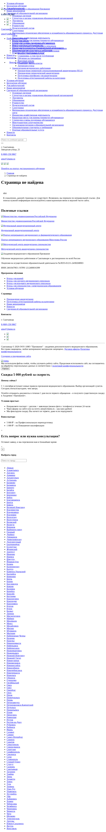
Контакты (11, 58)
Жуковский (12, 549)
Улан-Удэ (11, 789)
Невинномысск (14, 643)
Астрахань (12, 480)
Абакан (10, 468)
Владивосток (13, 510)
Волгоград (12, 517)
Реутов (10, 720)
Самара (10, 734)
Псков (9, 712)
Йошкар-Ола (13, 562)
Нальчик (11, 638)
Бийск (9, 497)
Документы (17, 20)
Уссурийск (12, 794)
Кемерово (11, 576)
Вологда (10, 524)
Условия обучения (15, 3)
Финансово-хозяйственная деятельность (31, 38)
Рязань (10, 730)
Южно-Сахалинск (15, 823)
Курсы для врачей (20, 41)
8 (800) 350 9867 (8, 14)
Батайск (10, 490)
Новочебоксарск (14, 670)
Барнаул (10, 487)
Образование (18, 23)
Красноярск (12, 604)
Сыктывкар (6, 29)
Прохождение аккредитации (20, 299)
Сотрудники (18, 30)
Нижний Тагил (14, 658)
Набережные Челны (16, 636)
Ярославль (12, 828)
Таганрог (11, 772)
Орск (9, 692)
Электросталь (13, 818)
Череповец (12, 809)
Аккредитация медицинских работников (31, 68)
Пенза (9, 695)
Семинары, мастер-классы (30, 63)
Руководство (18, 25)
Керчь (9, 579)
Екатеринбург (13, 544)
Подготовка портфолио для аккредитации (37, 75)
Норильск (11, 675)
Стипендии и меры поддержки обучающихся (33, 120)
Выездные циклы (26, 61)
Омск (9, 685)
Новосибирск (13, 668)
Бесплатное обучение (17, 6)
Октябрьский (13, 683)
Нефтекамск (12, 646)
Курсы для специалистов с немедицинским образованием (39, 48)
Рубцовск (11, 725)
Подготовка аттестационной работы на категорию (41, 78)
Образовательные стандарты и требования (32, 127)
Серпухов (11, 749)
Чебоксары (12, 804)
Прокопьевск (13, 710)
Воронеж (11, 527)
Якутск (10, 826)
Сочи (9, 757)
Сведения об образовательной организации (27, 13)
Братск (10, 502)
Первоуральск (13, 697)
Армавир (11, 475)
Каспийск (11, 574)
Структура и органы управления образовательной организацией (42, 18)
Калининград (13, 566)
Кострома (11, 596)
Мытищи (11, 633)
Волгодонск (12, 520)
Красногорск (13, 599)
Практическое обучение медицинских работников (35, 51)
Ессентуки (12, 547)
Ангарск (11, 473)
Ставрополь (12, 759)
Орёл (9, 688)
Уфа (8, 796)
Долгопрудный (14, 542)
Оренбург (11, 690)
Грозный (11, 532)
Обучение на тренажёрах (29, 58)
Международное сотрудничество (27, 122)
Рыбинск (11, 727)
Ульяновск (11, 791)
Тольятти (11, 779)
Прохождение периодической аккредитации (38, 73)
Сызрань (11, 767)
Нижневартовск (14, 650)
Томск (9, 781)
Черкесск (11, 811)
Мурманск (11, 631)
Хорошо (5, 369)
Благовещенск (13, 500)
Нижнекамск (13, 653)
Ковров (10, 586)
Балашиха (11, 485)
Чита (9, 814)
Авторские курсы (26, 66)
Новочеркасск (13, 673)
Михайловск (12, 626)
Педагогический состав (23, 28)
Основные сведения (21, 16)
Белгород (11, 492)
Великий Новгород (16, 507)
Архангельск (13, 478)
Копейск (11, 591)
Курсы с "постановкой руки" (31, 53)
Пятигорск (12, 715)
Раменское (11, 717)
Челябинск (12, 806)
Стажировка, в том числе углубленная (36, 56)
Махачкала (12, 621)
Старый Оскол (13, 762)
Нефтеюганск (13, 648)
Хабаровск (12, 799)
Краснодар (12, 601)
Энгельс (10, 821)
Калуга (10, 569)
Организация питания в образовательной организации (38, 125)
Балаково (11, 482)
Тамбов (10, 774)
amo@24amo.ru (8, 34)
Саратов (10, 742)
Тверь (9, 776)
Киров (10, 581)
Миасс (10, 623)
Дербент (10, 534)
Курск (9, 608)
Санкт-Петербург (15, 737)
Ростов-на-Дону (14, 722)
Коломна (11, 589)
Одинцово (11, 680)
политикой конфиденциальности (67, 366)
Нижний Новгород (16, 655)
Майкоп (10, 618)
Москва (10, 628)
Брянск (10, 505)
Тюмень (10, 786)
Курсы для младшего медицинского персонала (34, 46)
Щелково (11, 816)
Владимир (11, 515)
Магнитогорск (13, 616)
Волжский (11, 522)
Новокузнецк (13, 660)
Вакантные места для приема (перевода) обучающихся (37, 40)
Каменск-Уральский (16, 571)
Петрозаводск (13, 702)
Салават (10, 732)
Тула (9, 784)
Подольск (11, 707)
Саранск (10, 739)
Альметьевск (13, 470)
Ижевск (10, 557)
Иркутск (11, 559)
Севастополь (13, 744)
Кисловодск (12, 584)
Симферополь (13, 752)
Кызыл (10, 611)
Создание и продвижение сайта (16, 356)
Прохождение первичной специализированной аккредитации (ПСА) (50, 70)
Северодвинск (13, 747)
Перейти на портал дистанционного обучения (23, 168)
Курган (10, 606)
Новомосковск (13, 663)
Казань (10, 564)
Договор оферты (72, 349)
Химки (10, 801)
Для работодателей (15, 85)
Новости (11, 55)
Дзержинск (12, 537)
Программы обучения (17, 38)
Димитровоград (14, 539)
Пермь (10, 700)
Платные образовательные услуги (28, 130)
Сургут (10, 764)
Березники (12, 495)
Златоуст (11, 552)
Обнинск (11, 678)
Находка (10, 641)
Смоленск (11, 754)
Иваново (11, 554)
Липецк (10, 613)
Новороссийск (13, 665)
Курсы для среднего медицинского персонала (33, 43)
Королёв (10, 594)
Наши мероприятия (16, 11)
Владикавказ (13, 512)
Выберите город (14, 529)
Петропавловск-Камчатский (20, 705)
